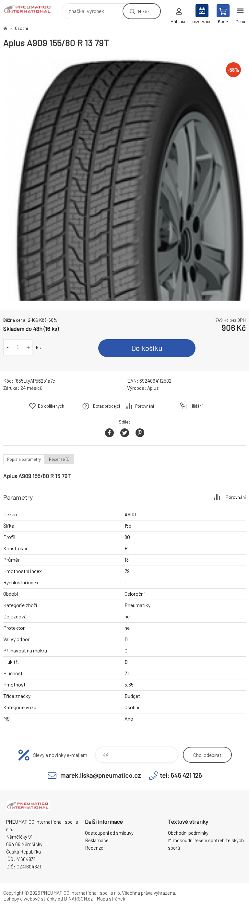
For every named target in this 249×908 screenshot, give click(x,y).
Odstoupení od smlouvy (109, 833)
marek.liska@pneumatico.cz (100, 775)
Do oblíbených (51, 406)
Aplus (153, 388)
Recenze (94, 848)
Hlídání (196, 406)
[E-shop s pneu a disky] (5, 28)
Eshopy (11, 899)
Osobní (21, 28)
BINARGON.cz (78, 899)
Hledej (143, 11)
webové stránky (40, 899)
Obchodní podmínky (188, 833)
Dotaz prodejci (106, 406)
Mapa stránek (111, 899)
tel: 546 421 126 (181, 775)
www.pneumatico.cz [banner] (32, 9)
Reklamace (97, 840)
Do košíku (146, 347)
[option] (124, 179)
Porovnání (144, 406)
